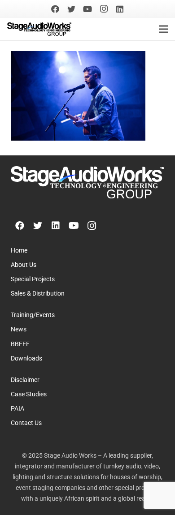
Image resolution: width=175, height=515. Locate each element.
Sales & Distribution (38, 293)
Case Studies (29, 394)
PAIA (17, 408)
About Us (23, 265)
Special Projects (33, 279)
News (18, 329)
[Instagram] (104, 9)
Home (19, 250)
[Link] (39, 29)
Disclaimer (25, 380)
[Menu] (163, 29)
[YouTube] (87, 9)
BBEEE (20, 344)
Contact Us (26, 423)
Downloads (26, 358)
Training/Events (33, 315)
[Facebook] (55, 9)
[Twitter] (71, 9)
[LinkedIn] (120, 9)
